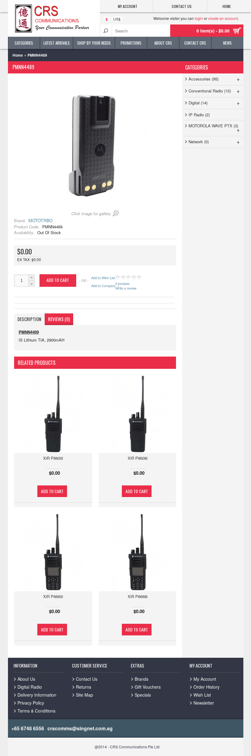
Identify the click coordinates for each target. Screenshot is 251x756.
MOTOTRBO (40, 220)
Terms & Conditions (36, 711)
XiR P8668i (138, 596)
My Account (204, 679)
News (227, 43)
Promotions (131, 43)
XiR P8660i (53, 596)
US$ (117, 18)
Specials (143, 695)
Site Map (84, 695)
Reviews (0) (59, 319)
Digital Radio (29, 687)
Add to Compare (103, 285)
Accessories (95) (214, 79)
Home (18, 55)
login (199, 18)
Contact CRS (195, 43)
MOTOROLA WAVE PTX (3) (214, 128)
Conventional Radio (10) (214, 91)
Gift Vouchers (148, 687)
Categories (24, 43)
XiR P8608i (138, 458)
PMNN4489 (37, 55)
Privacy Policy (30, 703)
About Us (26, 679)
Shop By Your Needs (94, 43)
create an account (223, 18)
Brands (141, 679)
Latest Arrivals (56, 43)
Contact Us (86, 679)
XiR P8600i (53, 458)
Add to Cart (52, 491)
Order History (206, 687)
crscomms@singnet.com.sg (80, 728)
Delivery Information (36, 695)
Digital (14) (214, 103)
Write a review (126, 288)
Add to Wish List (103, 277)
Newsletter (203, 703)
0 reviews (122, 283)
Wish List (202, 695)
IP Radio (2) (199, 115)
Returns (83, 687)
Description (29, 319)
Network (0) (214, 141)
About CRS (163, 43)
